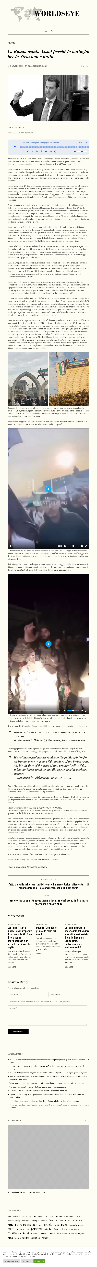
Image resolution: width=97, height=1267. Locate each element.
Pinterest (29, 132)
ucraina (62, 1233)
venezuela (35, 1237)
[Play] (11, 546)
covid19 (53, 1216)
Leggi (38, 954)
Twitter (20, 132)
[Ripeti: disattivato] (23, 151)
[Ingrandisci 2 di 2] (86, 355)
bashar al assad (14, 867)
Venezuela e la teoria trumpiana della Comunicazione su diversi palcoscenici (37, 1087)
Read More (12, 967)
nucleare (20, 1229)
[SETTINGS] (82, 546)
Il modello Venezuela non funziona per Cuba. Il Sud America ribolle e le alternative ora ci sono (44, 1101)
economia (26, 1220)
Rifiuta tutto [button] (27, 1261)
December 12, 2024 (77, 740)
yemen (45, 1237)
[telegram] (55, 151)
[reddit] (46, 151)
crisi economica (66, 1216)
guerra (29, 867)
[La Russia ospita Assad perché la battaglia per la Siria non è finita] (48, 97)
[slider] (35, 546)
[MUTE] (65, 546)
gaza (67, 1220)
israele (47, 1224)
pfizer (55, 1229)
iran (35, 867)
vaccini (17, 1237)
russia (40, 867)
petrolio (47, 1229)
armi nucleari (14, 1216)
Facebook (11, 132)
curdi (23, 867)
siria (45, 867)
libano (63, 1224)
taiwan (43, 1233)
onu (28, 1229)
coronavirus (40, 1216)
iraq (40, 1225)
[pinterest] (41, 151)
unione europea (76, 1233)
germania (77, 1220)
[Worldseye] (48, 14)
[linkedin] (37, 151)
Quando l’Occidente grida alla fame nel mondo (46, 931)
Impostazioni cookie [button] (12, 1261)
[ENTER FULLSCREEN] (86, 546)
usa (10, 1237)
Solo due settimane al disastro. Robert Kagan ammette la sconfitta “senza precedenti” (41, 1090)
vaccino (25, 1237)
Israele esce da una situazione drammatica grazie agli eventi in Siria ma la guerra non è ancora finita (48, 902)
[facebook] (28, 151)
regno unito (74, 1229)
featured (53, 1220)
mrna (80, 1225)
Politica (11, 43)
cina (28, 1216)
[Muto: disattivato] (75, 151)
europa (44, 1220)
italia (56, 1224)
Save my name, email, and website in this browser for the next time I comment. (40, 1001)
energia (35, 1220)
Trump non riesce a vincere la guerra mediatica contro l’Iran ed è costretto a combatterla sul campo (46, 1083)
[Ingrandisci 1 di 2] (44, 355)
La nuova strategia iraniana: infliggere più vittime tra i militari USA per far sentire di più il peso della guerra (48, 1073)
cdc (23, 1216)
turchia (51, 1233)
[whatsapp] (51, 151)
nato (11, 1229)
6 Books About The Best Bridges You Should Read (26, 1192)
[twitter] (32, 151)
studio (36, 1233)
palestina (36, 1229)
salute (21, 1233)
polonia (63, 1229)
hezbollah (25, 1224)
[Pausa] (14, 147)
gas (61, 1220)
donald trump (14, 1220)
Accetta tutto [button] (39, 1261)
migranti (73, 1225)
